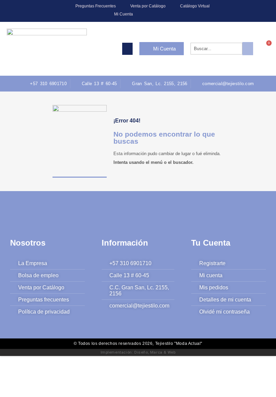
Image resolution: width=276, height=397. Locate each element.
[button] (127, 49)
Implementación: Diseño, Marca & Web (138, 352)
